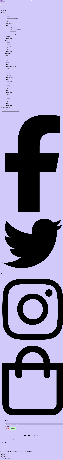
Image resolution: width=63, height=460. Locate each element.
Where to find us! (6, 107)
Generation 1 (13, 27)
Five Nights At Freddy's (12, 18)
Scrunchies (7, 70)
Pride (8, 36)
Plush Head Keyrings (11, 66)
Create (30, 451)
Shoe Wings (7, 83)
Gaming (9, 19)
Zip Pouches (7, 94)
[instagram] (32, 343)
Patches (6, 55)
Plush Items (7, 62)
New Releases (8, 53)
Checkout (13, 428)
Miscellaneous (10, 23)
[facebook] (32, 212)
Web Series (9, 38)
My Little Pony (10, 60)
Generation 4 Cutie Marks (15, 32)
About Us (4, 10)
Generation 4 (13, 31)
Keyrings (7, 14)
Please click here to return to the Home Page (12, 442)
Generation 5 (13, 34)
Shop (3, 12)
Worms (9, 68)
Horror (9, 21)
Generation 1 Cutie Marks (15, 29)
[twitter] (32, 273)
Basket (7, 428)
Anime (8, 16)
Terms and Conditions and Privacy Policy (11, 111)
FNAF (8, 44)
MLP (8, 25)
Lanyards (7, 40)
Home (3, 8)
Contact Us (4, 109)
